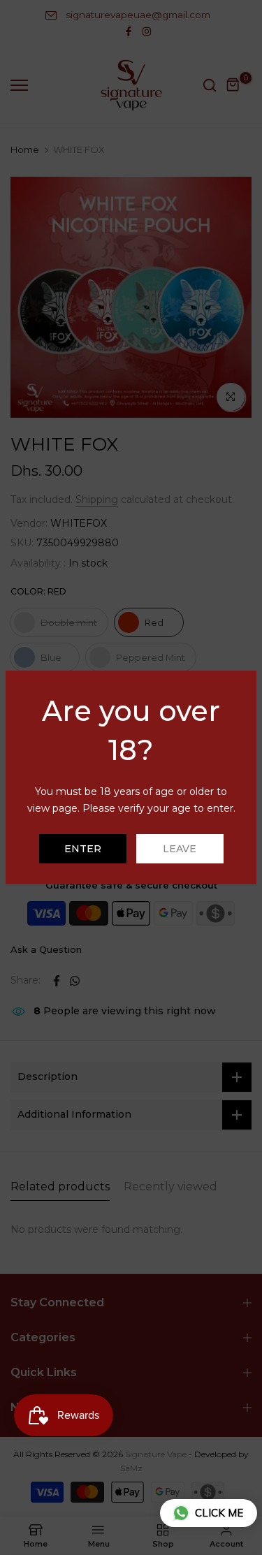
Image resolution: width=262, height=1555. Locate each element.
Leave (179, 848)
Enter (82, 848)
